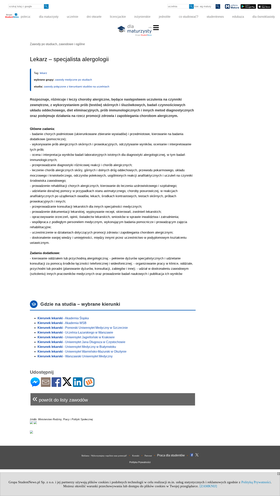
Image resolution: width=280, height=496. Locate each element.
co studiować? (188, 16)
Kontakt (135, 455)
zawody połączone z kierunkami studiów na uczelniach (76, 86)
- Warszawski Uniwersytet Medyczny (75, 356)
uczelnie (72, 16)
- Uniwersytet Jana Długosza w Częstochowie (81, 342)
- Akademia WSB (62, 323)
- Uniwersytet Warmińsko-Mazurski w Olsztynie (82, 351)
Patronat (148, 455)
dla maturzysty (48, 16)
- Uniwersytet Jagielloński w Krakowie (76, 337)
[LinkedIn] (77, 385)
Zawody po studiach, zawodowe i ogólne (57, 44)
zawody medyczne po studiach (73, 79)
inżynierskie (142, 16)
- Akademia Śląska (63, 318)
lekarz (43, 72)
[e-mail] (45, 385)
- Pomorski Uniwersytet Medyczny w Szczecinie (83, 327)
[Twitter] (67, 384)
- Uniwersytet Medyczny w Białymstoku (77, 346)
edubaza (238, 16)
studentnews (215, 16)
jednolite (164, 16)
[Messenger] (35, 385)
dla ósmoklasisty (263, 16)
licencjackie (118, 16)
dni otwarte (94, 16)
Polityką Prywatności (256, 482)
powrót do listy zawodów (60, 398)
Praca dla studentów (171, 455)
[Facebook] (56, 385)
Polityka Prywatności (140, 462)
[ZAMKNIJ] (208, 486)
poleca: (25, 16)
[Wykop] (89, 385)
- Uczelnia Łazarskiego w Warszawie (75, 332)
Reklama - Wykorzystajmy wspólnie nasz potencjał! (104, 455)
